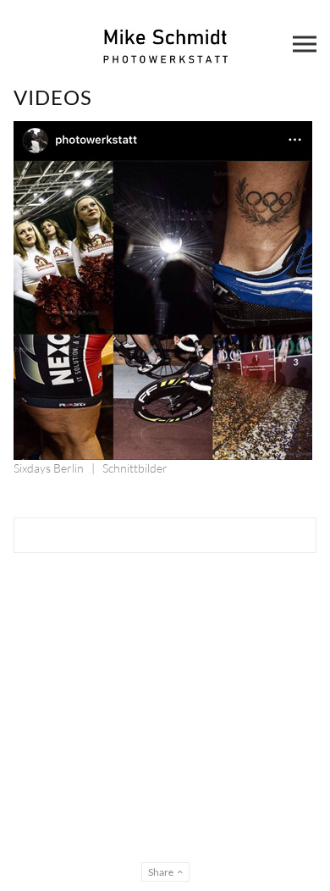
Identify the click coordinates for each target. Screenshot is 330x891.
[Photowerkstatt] (165, 43)
